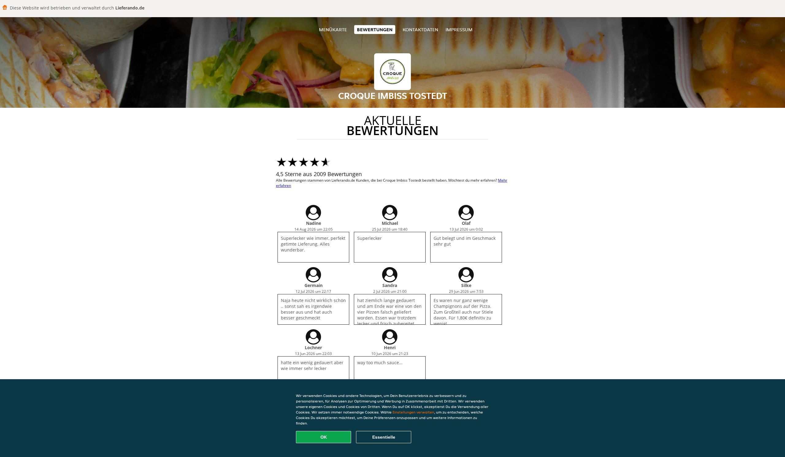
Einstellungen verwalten (413, 412)
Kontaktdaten (420, 29)
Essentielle (383, 437)
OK (323, 437)
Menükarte (333, 29)
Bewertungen (374, 29)
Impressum (459, 29)
